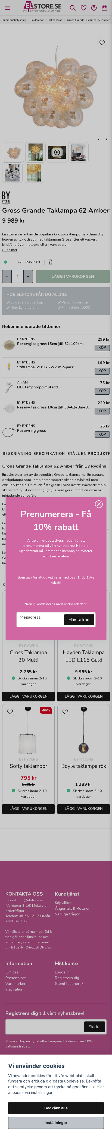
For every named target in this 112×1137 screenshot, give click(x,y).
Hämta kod (79, 619)
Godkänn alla (56, 1108)
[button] (99, 504)
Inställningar (56, 1122)
